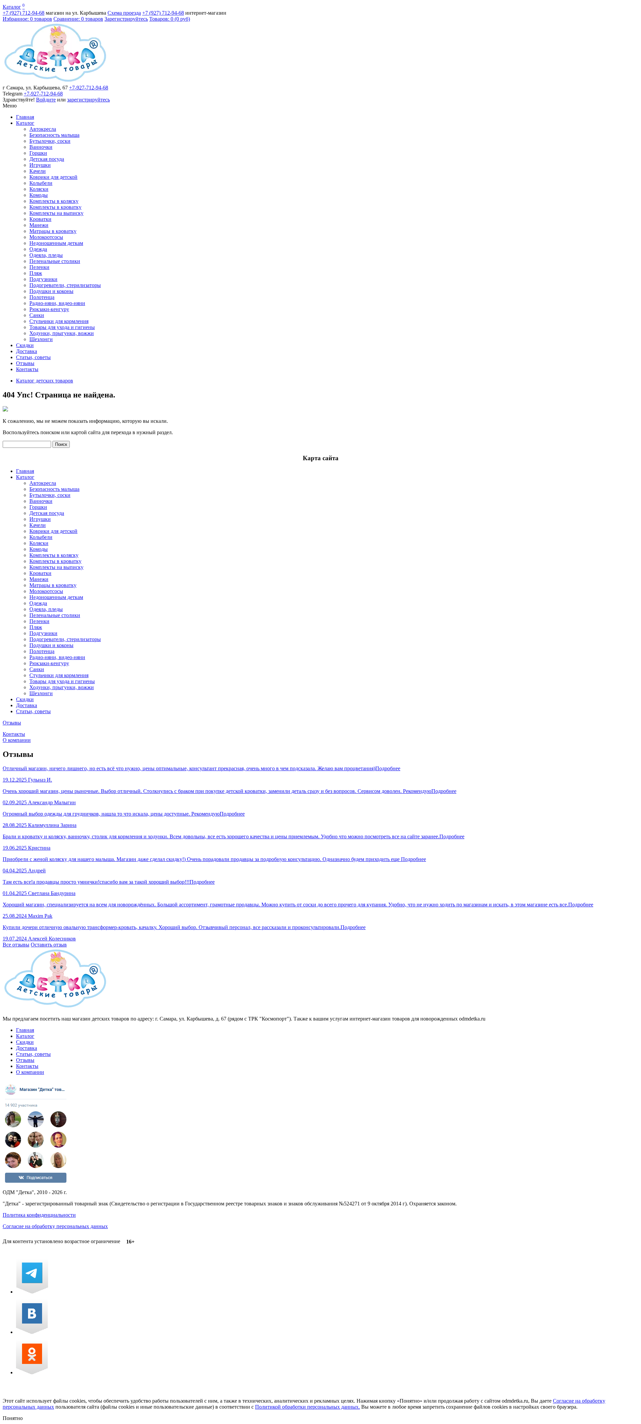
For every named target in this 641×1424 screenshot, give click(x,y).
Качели (37, 171)
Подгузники (43, 279)
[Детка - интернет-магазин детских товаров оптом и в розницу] (55, 81)
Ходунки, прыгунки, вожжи (61, 333)
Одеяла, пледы (46, 255)
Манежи (38, 225)
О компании (17, 740)
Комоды (38, 195)
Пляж (35, 273)
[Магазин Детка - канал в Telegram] (32, 1292)
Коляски (38, 189)
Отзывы (25, 363)
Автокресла (42, 129)
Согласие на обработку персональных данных (55, 1226)
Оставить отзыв (49, 944)
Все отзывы (16, 944)
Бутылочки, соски (49, 141)
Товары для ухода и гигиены (62, 327)
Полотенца (41, 297)
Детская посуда (46, 159)
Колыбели (40, 183)
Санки (36, 315)
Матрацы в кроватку (52, 231)
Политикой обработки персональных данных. (307, 1407)
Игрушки (40, 165)
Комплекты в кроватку (55, 207)
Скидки (25, 345)
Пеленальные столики (54, 261)
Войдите (46, 99)
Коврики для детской (53, 177)
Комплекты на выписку (56, 213)
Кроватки (40, 219)
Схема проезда (124, 13)
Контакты (27, 369)
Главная (25, 117)
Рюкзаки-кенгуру (49, 309)
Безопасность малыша (54, 135)
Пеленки (39, 267)
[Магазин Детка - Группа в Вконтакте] (32, 1332)
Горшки (38, 153)
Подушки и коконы (51, 291)
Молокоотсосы (46, 237)
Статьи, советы (33, 357)
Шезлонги (41, 339)
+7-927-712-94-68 (88, 87)
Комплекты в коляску (53, 201)
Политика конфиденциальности (39, 1215)
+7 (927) (23, 13)
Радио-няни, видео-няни (57, 303)
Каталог (12, 7)
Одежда (38, 249)
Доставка (26, 351)
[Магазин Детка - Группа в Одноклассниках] (32, 1372)
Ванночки (40, 147)
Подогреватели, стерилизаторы (65, 285)
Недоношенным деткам (56, 243)
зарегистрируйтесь (88, 99)
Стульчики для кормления (58, 321)
